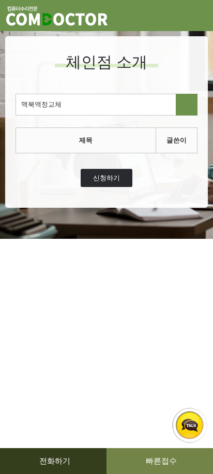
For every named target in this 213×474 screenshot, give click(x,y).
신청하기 (106, 178)
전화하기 (54, 460)
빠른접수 (161, 460)
